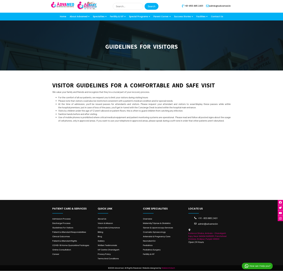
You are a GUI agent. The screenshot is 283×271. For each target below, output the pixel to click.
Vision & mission (105, 223)
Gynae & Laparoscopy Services (158, 227)
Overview (147, 218)
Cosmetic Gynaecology (154, 232)
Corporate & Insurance (109, 227)
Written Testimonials (107, 245)
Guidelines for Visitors (62, 227)
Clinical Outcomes (61, 236)
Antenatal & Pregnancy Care (156, 236)
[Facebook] (280, 202)
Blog (100, 236)
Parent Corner (161, 16)
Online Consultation (61, 249)
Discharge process (61, 223)
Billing (100, 232)
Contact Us (217, 16)
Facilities (200, 16)
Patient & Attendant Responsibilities (69, 232)
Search (151, 6)
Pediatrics (148, 245)
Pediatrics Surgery (152, 249)
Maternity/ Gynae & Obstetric (157, 223)
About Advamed (78, 16)
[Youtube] (280, 213)
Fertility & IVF (117, 16)
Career (55, 254)
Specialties (99, 16)
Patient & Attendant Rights (64, 241)
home (63, 16)
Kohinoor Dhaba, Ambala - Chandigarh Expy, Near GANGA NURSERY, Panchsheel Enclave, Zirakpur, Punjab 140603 (207, 236)
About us (102, 218)
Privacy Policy (104, 254)
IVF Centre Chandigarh (108, 249)
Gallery (101, 241)
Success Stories (182, 16)
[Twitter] (280, 207)
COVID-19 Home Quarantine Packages (70, 245)
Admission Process (61, 218)
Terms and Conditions (108, 258)
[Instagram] (280, 218)
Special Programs (138, 16)
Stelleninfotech (168, 268)
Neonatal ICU (149, 241)
